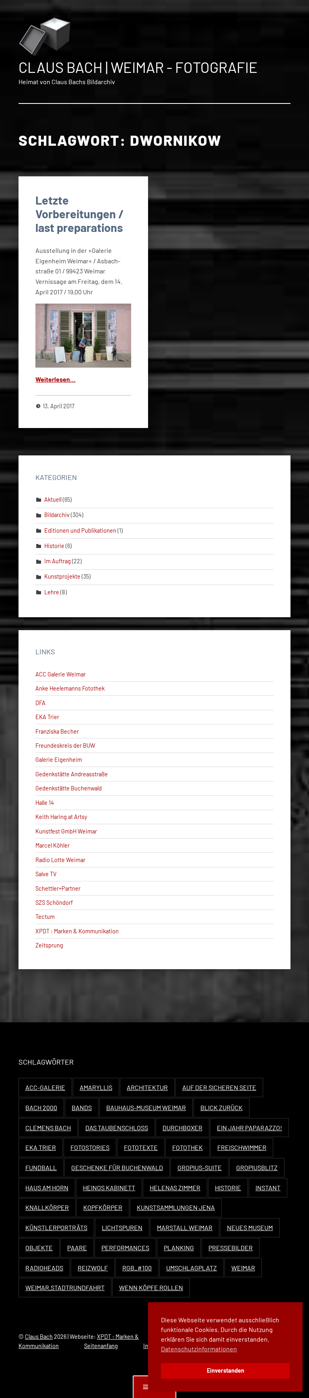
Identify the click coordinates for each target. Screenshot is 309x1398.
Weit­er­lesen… (55, 379)
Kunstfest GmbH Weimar (66, 831)
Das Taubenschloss (116, 1127)
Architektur (147, 1087)
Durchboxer (182, 1127)
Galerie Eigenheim (58, 759)
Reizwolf (93, 1268)
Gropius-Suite (199, 1167)
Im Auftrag (57, 561)
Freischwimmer (241, 1147)
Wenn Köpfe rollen (151, 1287)
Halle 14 (44, 802)
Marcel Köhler (52, 845)
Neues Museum (250, 1227)
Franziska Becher (57, 731)
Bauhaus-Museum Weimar (146, 1107)
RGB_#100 (137, 1268)
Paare (77, 1247)
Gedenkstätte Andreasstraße (71, 774)
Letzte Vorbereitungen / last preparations (79, 214)
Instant (267, 1187)
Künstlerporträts (56, 1227)
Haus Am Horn (46, 1187)
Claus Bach (39, 1336)
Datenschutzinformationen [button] (199, 1349)
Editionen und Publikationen (80, 530)
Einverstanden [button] (225, 1370)
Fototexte (141, 1147)
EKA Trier (47, 716)
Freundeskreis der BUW (65, 745)
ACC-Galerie (45, 1087)
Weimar (243, 1268)
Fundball (41, 1167)
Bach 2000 (41, 1107)
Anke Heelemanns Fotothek (70, 688)
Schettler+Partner (57, 888)
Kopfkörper (102, 1207)
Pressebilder (230, 1247)
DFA (40, 702)
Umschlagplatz (191, 1268)
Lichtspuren (122, 1227)
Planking (179, 1247)
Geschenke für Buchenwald (117, 1167)
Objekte (39, 1247)
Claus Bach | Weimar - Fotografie (138, 67)
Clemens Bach (48, 1127)
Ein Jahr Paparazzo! (249, 1127)
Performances (125, 1247)
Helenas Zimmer (175, 1187)
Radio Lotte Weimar (60, 859)
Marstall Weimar (184, 1227)
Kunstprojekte (62, 576)
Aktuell (53, 499)
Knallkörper (47, 1207)
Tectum (45, 916)
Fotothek (187, 1147)
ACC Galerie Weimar (60, 674)
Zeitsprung (49, 945)
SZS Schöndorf (54, 902)
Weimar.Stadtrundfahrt (65, 1287)
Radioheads (44, 1268)
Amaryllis (96, 1087)
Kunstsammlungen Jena (176, 1207)
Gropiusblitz (257, 1167)
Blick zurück (221, 1107)
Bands (82, 1107)
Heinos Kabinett (109, 1187)
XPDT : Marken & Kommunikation (77, 931)
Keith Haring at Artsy (61, 816)
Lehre (51, 592)
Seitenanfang (101, 1345)
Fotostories (89, 1147)
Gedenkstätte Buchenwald (68, 788)
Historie (54, 545)
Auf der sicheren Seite (219, 1087)
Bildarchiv (57, 514)
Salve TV (46, 874)
